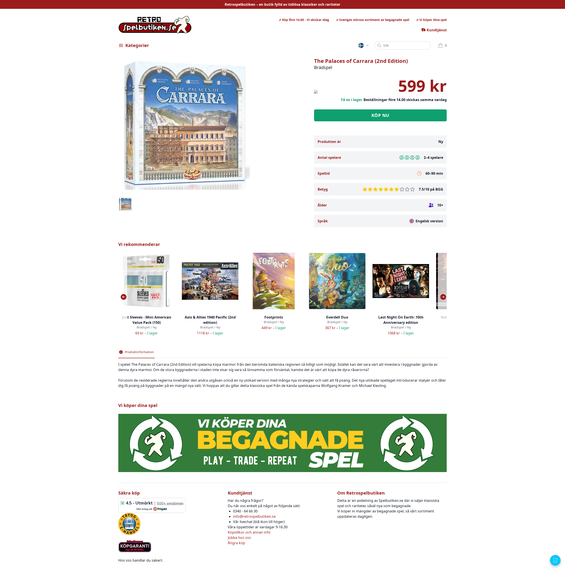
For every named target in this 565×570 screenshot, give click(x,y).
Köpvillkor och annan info (249, 532)
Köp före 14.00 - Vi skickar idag (305, 20)
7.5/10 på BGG (431, 189)
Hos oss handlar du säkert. (140, 560)
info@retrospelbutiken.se (254, 516)
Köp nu (380, 115)
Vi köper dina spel (433, 20)
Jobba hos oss (239, 537)
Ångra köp (236, 542)
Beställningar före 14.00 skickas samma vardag (405, 99)
